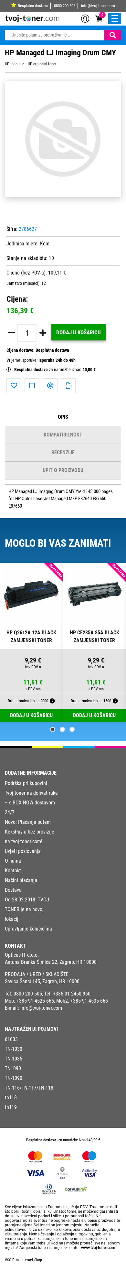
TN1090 (13, 1068)
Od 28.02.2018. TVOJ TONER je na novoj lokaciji (27, 909)
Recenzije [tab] (63, 452)
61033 (11, 1039)
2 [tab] (62, 729)
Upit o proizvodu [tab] (63, 470)
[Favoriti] (14, 386)
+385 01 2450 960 (71, 994)
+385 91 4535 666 (89, 1001)
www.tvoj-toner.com (98, 1247)
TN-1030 (13, 1049)
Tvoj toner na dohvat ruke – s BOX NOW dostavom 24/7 (31, 802)
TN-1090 (13, 1078)
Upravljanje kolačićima (28, 929)
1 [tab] (52, 729)
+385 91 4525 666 (35, 1001)
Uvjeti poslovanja (23, 851)
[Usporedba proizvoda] (32, 386)
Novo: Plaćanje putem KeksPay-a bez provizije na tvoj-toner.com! (29, 832)
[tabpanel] (31, 642)
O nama (13, 861)
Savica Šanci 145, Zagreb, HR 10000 (42, 981)
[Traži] (112, 35)
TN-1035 (13, 1059)
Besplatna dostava (33, 5)
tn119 (11, 1107)
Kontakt (13, 870)
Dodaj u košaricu (78, 332)
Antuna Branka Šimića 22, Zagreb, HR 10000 (51, 962)
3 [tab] (72, 729)
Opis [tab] (63, 417)
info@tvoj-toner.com (98, 5)
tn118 (11, 1097)
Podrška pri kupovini (26, 783)
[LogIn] (85, 18)
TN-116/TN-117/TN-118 (29, 1088)
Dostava (13, 890)
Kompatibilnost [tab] (63, 435)
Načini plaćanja (21, 880)
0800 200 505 (64, 5)
